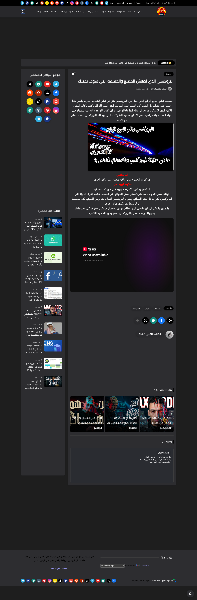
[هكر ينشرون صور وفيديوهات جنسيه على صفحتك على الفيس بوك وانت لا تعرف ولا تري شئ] (53, 328)
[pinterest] (77, 3)
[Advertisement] (98, 38)
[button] (161, 320)
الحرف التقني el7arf (159, 89)
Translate (145, 565)
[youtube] (101, 3)
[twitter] (92, 3)
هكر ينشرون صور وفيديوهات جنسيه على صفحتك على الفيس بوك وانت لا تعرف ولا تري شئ (34, 331)
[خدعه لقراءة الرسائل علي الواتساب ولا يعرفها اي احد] (53, 293)
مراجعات (138, 11)
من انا (111, 3)
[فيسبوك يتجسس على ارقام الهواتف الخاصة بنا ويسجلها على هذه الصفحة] (53, 275)
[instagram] (72, 3)
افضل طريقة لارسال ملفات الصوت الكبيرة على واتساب (33, 243)
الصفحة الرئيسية (168, 3)
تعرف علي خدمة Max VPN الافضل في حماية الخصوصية (157, 422)
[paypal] (62, 3)
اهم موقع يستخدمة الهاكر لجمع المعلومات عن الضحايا (122, 422)
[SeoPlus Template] (174, 580)
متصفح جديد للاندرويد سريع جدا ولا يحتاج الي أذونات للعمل (33, 384)
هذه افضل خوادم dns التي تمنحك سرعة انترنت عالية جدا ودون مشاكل (34, 349)
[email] (57, 3)
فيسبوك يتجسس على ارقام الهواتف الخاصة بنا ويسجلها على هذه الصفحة (33, 279)
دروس (103, 11)
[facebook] (87, 3)
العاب (45, 11)
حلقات (129, 11)
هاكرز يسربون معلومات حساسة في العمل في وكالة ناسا (130, 63)
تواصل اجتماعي (90, 11)
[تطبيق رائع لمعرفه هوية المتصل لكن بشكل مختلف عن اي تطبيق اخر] (53, 222)
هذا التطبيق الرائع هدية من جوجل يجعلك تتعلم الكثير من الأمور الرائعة (34, 367)
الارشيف (120, 3)
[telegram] (106, 3)
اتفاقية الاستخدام (152, 3)
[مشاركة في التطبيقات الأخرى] (137, 320)
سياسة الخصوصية (134, 3)
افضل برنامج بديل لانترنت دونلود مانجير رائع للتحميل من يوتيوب (33, 261)
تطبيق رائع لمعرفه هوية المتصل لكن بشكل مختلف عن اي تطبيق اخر (33, 226)
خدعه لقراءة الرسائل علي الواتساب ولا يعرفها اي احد (33, 296)
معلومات (120, 11)
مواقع (53, 11)
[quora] (42, 3)
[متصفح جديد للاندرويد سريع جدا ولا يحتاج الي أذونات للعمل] (53, 381)
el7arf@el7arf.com (59, 568)
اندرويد (111, 11)
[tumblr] (82, 3)
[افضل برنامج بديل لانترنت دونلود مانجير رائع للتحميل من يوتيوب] (53, 257)
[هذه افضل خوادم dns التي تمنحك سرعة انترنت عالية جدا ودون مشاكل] (53, 345)
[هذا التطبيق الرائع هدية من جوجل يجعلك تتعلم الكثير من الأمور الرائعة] (53, 363)
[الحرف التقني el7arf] (161, 11)
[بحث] (23, 11)
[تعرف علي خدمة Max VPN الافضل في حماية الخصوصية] (53, 310)
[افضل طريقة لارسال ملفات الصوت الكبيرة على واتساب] (53, 240)
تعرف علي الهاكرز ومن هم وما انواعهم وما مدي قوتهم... (87, 422)
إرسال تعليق (163, 453)
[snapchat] (47, 3)
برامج (38, 11)
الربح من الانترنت (65, 11)
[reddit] (52, 3)
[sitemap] (37, 3)
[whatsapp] (96, 3)
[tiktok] (67, 3)
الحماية (78, 11)
